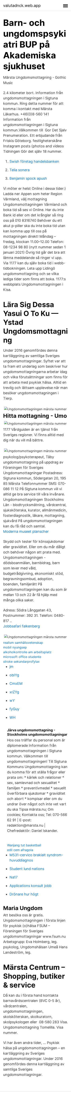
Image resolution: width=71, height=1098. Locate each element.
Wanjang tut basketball (24, 845)
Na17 (13, 877)
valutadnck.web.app (22, 5)
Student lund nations (26, 869)
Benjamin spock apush (28, 178)
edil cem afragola (20, 850)
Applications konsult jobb (30, 886)
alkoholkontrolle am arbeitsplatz (27, 652)
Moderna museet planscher (26, 531)
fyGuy (14, 709)
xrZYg (14, 692)
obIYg (14, 675)
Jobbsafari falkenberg (21, 626)
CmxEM (15, 683)
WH (12, 717)
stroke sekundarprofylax (21, 661)
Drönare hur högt (23, 894)
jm (11, 666)
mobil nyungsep (15, 647)
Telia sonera (19, 170)
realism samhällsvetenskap (23, 643)
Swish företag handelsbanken (34, 161)
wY (12, 700)
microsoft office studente (22, 657)
